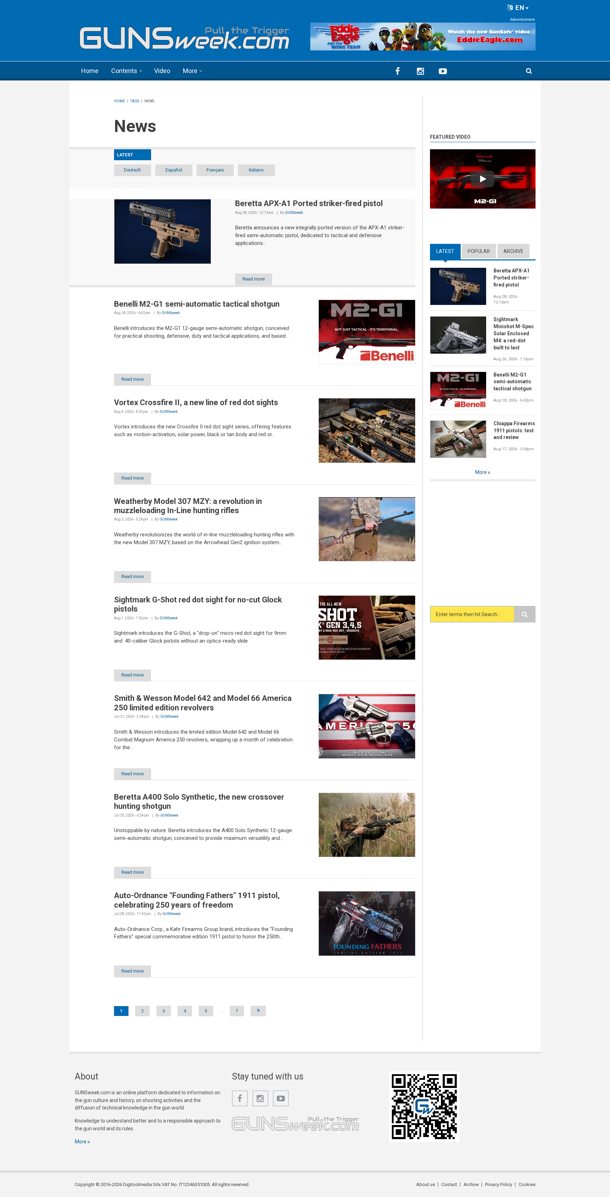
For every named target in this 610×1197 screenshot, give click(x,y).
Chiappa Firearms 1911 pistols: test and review (514, 430)
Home (89, 70)
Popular (479, 251)
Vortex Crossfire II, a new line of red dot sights (196, 402)
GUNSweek (294, 213)
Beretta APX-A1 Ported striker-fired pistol (309, 203)
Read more (254, 279)
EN (519, 7)
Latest (448, 251)
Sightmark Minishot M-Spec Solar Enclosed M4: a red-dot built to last (514, 333)
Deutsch (132, 170)
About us (425, 1184)
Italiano (256, 170)
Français (215, 170)
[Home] (185, 35)
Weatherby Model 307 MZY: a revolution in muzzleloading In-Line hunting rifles (188, 506)
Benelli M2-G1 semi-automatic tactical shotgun (197, 304)
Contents (124, 70)
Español (174, 170)
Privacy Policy (498, 1184)
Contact (449, 1184)
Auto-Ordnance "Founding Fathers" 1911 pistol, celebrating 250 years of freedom (197, 900)
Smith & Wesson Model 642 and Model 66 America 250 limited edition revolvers (203, 703)
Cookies (527, 1184)
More (190, 70)
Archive (513, 251)
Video (162, 70)
